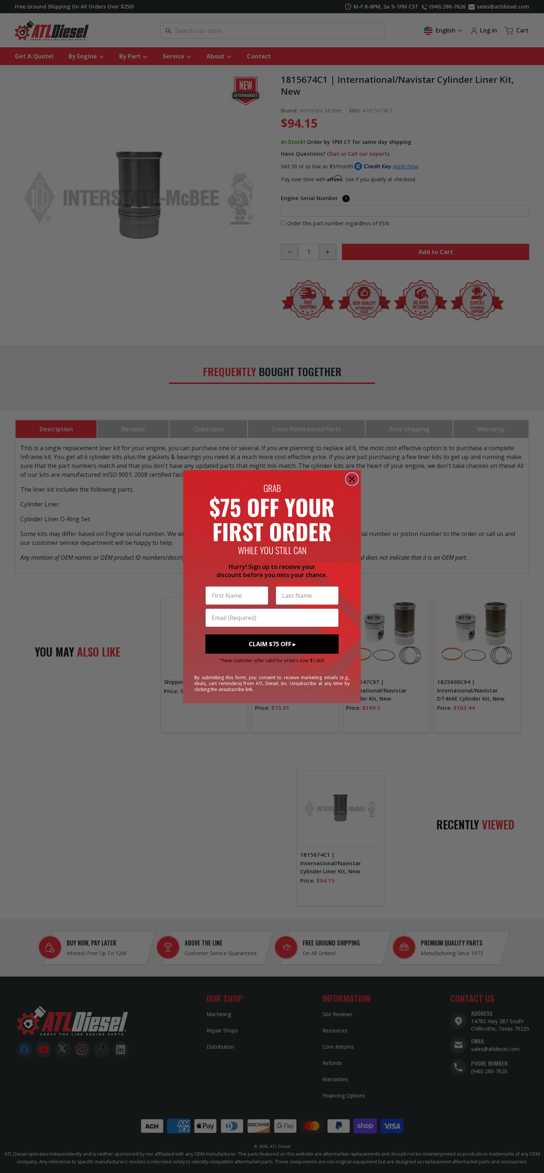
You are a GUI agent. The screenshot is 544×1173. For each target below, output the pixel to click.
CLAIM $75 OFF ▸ (272, 644)
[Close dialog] (352, 479)
